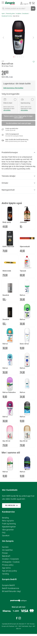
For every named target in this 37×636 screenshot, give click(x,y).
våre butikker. (7, 110)
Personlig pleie (10, 13)
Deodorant (25, 13)
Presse (5, 553)
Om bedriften (7, 550)
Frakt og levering (9, 524)
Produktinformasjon (10, 152)
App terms (6, 568)
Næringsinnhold (8, 190)
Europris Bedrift (8, 585)
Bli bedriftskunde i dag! (11, 591)
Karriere (5, 547)
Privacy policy (7, 565)
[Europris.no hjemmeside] (10, 3)
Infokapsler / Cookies (11, 562)
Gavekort (6, 535)
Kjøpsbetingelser (9, 527)
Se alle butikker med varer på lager (18, 123)
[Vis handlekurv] (33, 3)
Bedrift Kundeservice (10, 588)
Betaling (5, 518)
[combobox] (18, 8)
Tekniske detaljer (9, 176)
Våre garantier (8, 530)
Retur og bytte (8, 521)
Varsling (5, 574)
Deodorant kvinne (7, 16)
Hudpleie (18, 13)
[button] (3, 38)
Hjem (3, 13)
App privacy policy (9, 571)
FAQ (3, 533)
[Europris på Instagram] (19, 618)
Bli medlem (10, 505)
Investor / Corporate (10, 559)
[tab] (18, 152)
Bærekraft (6, 556)
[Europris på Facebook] (16, 618)
